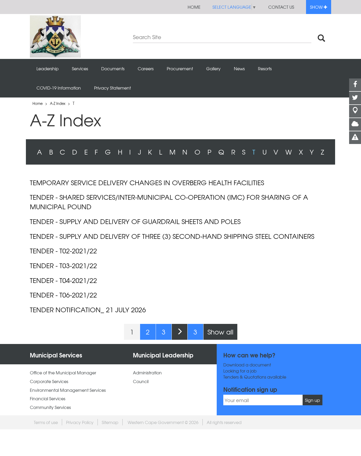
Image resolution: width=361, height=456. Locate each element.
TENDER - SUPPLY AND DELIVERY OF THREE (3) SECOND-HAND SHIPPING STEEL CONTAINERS (172, 236)
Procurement (180, 68)
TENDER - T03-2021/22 (63, 265)
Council (141, 381)
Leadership (47, 68)
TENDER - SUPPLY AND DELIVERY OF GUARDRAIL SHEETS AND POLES (135, 221)
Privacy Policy (80, 422)
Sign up (312, 400)
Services (80, 68)
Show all (220, 332)
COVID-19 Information (58, 88)
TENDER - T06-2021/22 (63, 295)
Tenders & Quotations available (254, 377)
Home (194, 7)
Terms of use (46, 422)
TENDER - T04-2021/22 (63, 280)
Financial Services (47, 398)
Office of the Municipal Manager (63, 373)
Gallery (213, 68)
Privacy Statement (112, 88)
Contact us (281, 7)
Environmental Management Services (68, 390)
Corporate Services (49, 381)
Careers (146, 68)
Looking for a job (240, 371)
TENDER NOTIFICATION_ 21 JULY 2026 (88, 309)
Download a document (247, 365)
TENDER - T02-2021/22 (63, 250)
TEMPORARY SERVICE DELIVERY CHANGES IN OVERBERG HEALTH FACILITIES (147, 182)
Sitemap (110, 422)
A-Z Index (57, 103)
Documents (112, 68)
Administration (147, 373)
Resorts (265, 68)
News (239, 68)
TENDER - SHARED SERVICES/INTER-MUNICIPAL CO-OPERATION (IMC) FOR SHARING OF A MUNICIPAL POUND (169, 201)
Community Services (50, 407)
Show (317, 7)
